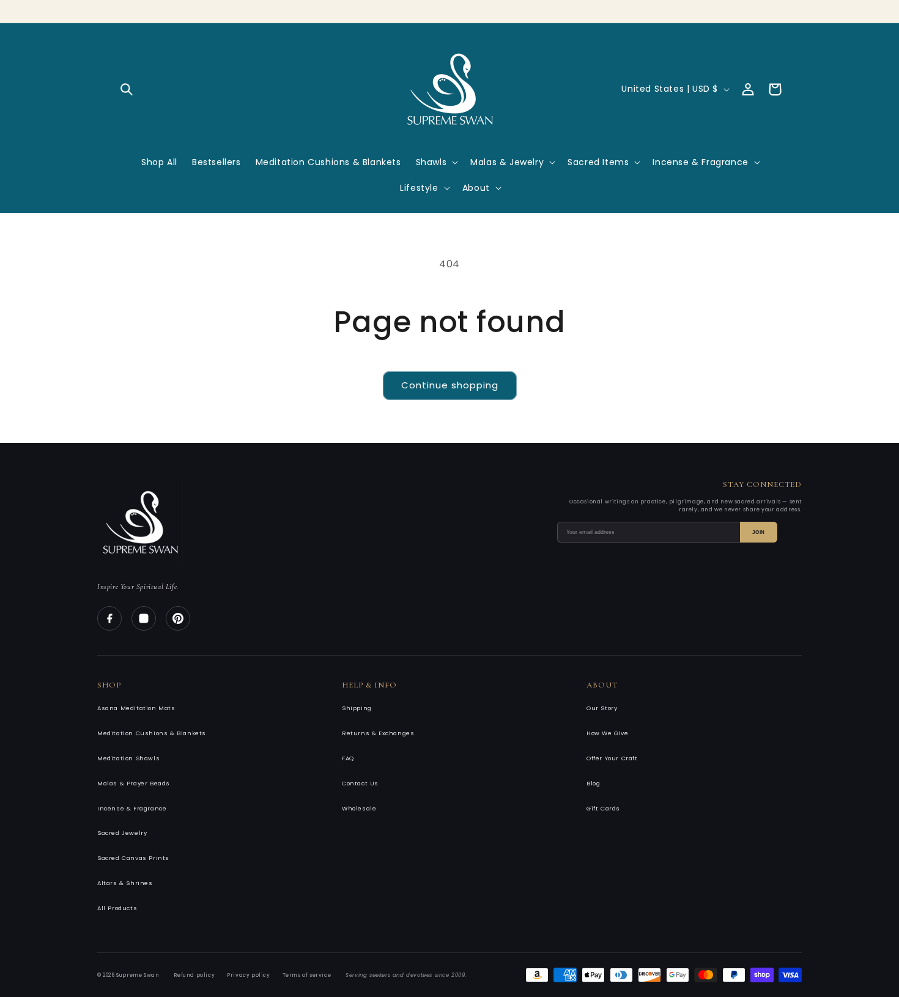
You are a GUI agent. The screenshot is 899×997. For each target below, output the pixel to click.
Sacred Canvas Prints (133, 858)
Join (758, 532)
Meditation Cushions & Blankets (151, 733)
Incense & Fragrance (131, 808)
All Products (117, 908)
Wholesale (359, 808)
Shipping (357, 708)
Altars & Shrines (125, 883)
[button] (126, 89)
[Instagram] (143, 618)
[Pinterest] (178, 618)
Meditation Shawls (128, 758)
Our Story (601, 708)
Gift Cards (603, 808)
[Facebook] (109, 618)
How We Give (607, 733)
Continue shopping (449, 385)
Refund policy (194, 975)
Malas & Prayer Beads (133, 783)
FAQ (348, 758)
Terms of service (307, 975)
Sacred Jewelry (122, 833)
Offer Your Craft (612, 758)
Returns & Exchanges (378, 733)
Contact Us (360, 783)
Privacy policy (248, 975)
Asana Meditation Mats (136, 708)
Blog (593, 783)
